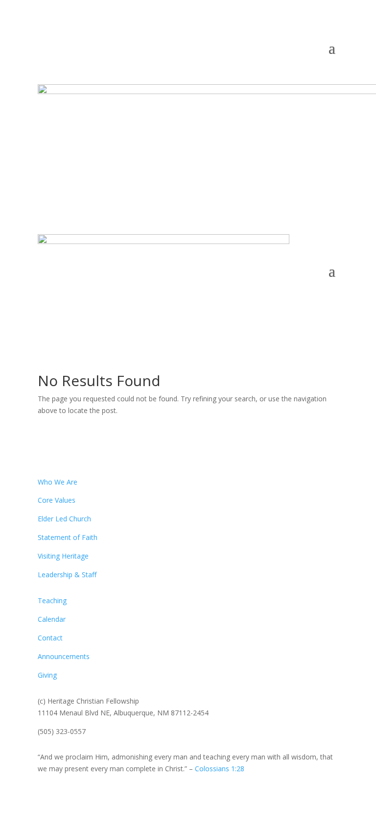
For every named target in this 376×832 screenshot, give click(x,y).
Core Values (56, 500)
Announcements (64, 656)
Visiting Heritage (63, 556)
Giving (47, 675)
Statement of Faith (67, 537)
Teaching (52, 600)
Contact (50, 637)
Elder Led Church (64, 518)
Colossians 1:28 (219, 768)
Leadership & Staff (67, 574)
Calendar (52, 619)
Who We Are (57, 482)
